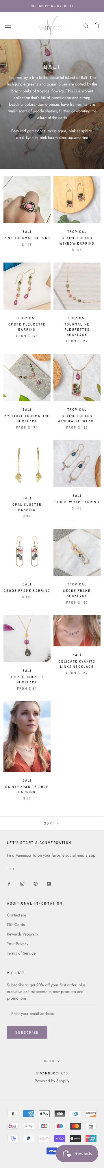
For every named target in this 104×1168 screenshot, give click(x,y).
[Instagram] (22, 883)
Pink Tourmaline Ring (27, 238)
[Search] (86, 25)
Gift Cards (16, 924)
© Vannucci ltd (52, 1073)
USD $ (49, 1061)
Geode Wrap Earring (77, 502)
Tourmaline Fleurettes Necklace (77, 329)
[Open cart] (96, 25)
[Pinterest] (36, 883)
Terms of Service (21, 953)
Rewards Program (22, 934)
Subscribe (27, 1032)
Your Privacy (17, 943)
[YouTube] (49, 883)
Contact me (16, 915)
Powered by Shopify (52, 1081)
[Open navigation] (8, 25)
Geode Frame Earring (27, 590)
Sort (50, 823)
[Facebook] (9, 883)
